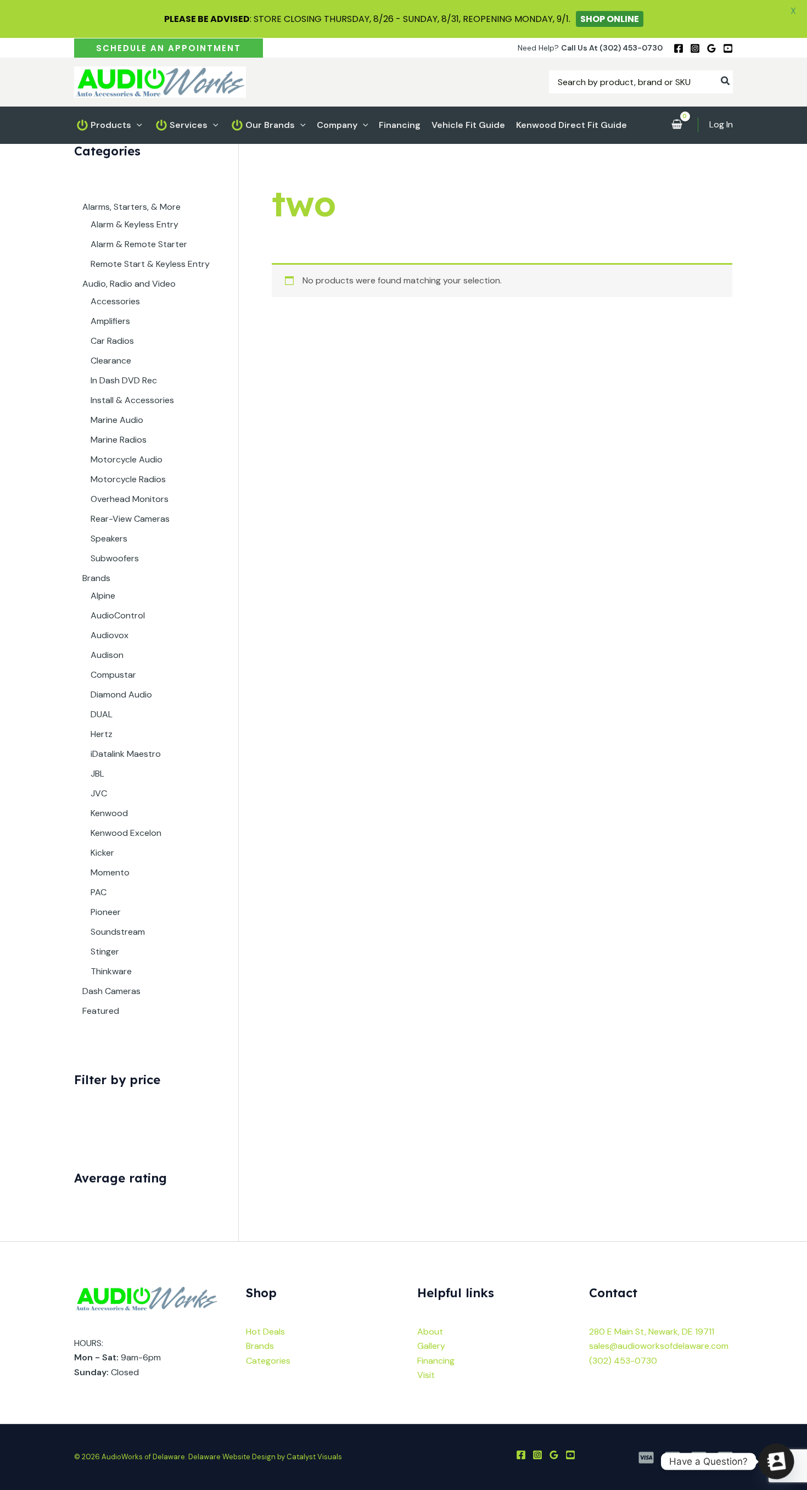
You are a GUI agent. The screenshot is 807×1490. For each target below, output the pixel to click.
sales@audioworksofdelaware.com (658, 1346)
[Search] (726, 81)
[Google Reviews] (711, 48)
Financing (436, 1360)
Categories (268, 1360)
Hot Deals (265, 1331)
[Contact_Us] (776, 1461)
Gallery (431, 1346)
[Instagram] (695, 48)
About (430, 1331)
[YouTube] (728, 48)
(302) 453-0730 (623, 1360)
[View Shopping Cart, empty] (676, 125)
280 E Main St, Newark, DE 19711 (651, 1331)
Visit (426, 1375)
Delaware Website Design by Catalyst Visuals (265, 1456)
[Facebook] (678, 48)
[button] (168, 48)
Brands (260, 1346)
